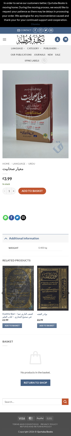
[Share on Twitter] (17, 218)
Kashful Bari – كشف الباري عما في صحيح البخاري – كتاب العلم (17, 315)
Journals (39, 54)
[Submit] (65, 401)
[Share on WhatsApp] (5, 218)
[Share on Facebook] (11, 218)
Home (6, 163)
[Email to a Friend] (23, 218)
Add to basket (32, 190)
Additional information (24, 238)
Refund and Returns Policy (36, 426)
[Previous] (3, 299)
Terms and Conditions (25, 424)
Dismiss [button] (35, 24)
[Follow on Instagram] (40, 30)
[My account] (57, 39)
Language (17, 48)
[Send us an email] (51, 30)
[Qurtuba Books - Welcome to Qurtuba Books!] (30, 39)
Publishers (50, 48)
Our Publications (21, 54)
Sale (57, 54)
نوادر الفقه (42, 314)
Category (33, 48)
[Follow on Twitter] (45, 30)
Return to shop (35, 382)
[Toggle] (5, 238)
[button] (4, 39)
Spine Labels (32, 60)
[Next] (68, 299)
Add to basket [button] (12, 325)
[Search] (44, 60)
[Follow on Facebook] (35, 30)
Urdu (31, 163)
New (50, 54)
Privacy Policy (49, 424)
